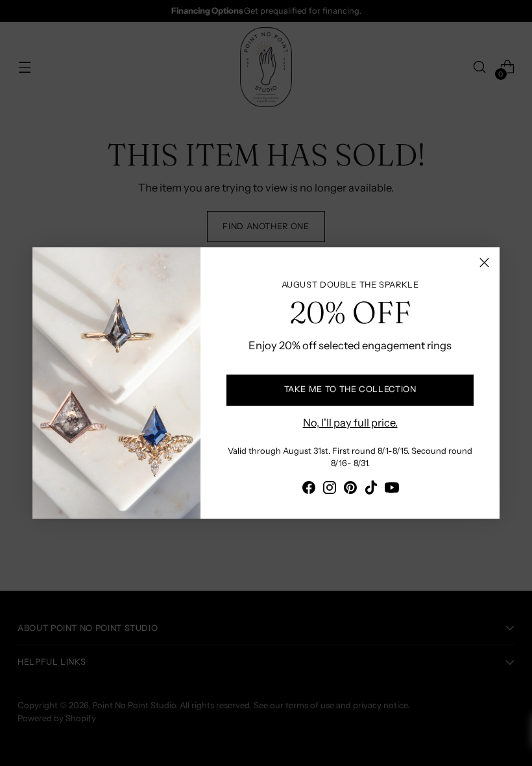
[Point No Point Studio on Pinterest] (350, 490)
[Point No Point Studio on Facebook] (309, 490)
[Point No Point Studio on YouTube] (392, 490)
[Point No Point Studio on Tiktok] (371, 490)
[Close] (484, 263)
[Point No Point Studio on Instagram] (329, 490)
